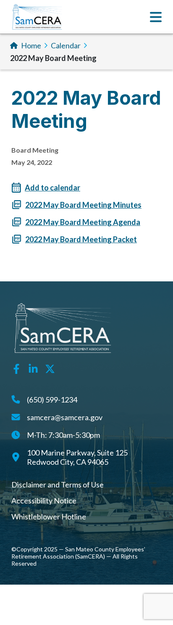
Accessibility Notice (43, 500)
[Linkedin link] (33, 367)
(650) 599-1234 (52, 399)
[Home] (37, 16)
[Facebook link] (16, 367)
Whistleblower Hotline (48, 516)
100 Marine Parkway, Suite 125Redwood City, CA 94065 (77, 457)
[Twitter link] (50, 367)
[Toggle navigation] (156, 17)
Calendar (66, 45)
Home (31, 45)
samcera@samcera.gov (64, 417)
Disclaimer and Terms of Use (57, 484)
